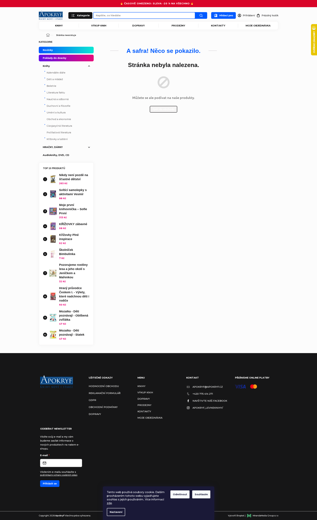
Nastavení (116, 512)
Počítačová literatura (59, 132)
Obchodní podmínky (103, 407)
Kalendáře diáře (56, 72)
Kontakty (218, 25)
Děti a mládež (55, 79)
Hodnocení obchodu (104, 386)
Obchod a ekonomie (59, 119)
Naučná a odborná (58, 99)
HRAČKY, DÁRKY (53, 147)
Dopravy (138, 25)
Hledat (201, 15)
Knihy (59, 25)
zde (109, 503)
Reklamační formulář (104, 393)
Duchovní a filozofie (58, 105)
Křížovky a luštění (57, 139)
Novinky (48, 50)
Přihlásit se (50, 483)
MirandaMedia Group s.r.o (265, 515)
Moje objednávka (258, 25)
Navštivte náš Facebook (210, 400)
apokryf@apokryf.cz (208, 386)
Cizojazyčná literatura (59, 125)
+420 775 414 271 (203, 393)
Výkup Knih (98, 25)
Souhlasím (201, 494)
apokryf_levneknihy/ (208, 407)
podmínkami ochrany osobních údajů (58, 475)
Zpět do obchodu (163, 109)
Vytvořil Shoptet (236, 515)
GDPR (92, 400)
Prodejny (178, 25)
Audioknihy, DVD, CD (56, 155)
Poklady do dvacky (54, 58)
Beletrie (51, 85)
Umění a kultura (56, 112)
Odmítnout (180, 494)
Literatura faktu (56, 92)
